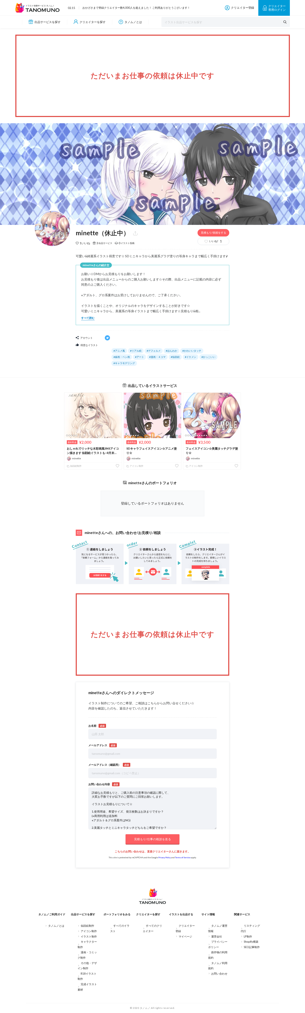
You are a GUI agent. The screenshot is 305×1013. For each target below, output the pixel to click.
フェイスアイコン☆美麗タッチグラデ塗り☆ (212, 451)
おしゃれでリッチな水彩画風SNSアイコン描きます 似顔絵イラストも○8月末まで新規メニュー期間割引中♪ (93, 451)
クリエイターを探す (92, 22)
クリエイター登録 (242, 7)
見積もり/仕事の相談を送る (152, 839)
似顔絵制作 (76, 465)
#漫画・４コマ (157, 356)
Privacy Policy (164, 857)
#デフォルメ (154, 350)
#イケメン (190, 356)
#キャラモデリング (124, 363)
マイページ (185, 936)
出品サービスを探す (47, 22)
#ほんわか (171, 350)
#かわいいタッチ (191, 350)
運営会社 (216, 936)
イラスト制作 (89, 936)
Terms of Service (182, 857)
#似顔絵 (175, 356)
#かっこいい (208, 356)
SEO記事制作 (252, 947)
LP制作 (248, 936)
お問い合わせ (219, 973)
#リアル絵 (136, 350)
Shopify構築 (251, 941)
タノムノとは (133, 22)
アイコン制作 (136, 465)
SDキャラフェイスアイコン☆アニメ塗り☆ (151, 451)
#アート (139, 356)
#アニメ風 (119, 350)
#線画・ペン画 (121, 356)
